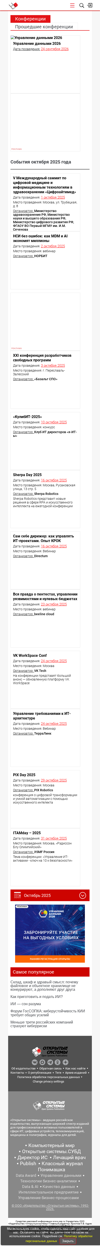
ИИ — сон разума (25, 1003)
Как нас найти (75, 1068)
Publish (28, 1163)
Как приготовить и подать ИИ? (36, 996)
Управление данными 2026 (37, 43)
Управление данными (60, 1175)
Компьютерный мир (51, 1145)
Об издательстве (23, 1068)
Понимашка (51, 1169)
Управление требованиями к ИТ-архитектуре (42, 715)
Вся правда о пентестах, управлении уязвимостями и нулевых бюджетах (45, 596)
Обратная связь (50, 1068)
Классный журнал (62, 1163)
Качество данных (59, 1186)
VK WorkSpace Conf (30, 655)
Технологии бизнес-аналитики (48, 1181)
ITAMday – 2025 (27, 833)
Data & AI (30, 1186)
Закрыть (68, 1241)
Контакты (17, 1072)
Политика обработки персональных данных (48, 1077)
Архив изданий (76, 1072)
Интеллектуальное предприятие (49, 1192)
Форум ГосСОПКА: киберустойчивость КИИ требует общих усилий (47, 1012)
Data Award (26, 1175)
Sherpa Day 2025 (27, 475)
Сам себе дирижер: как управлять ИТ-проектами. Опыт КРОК (43, 538)
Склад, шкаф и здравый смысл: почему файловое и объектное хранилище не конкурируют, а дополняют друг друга (44, 985)
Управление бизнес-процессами (48, 1197)
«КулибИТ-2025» (27, 417)
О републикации (39, 1072)
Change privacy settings (48, 1081)
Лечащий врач (69, 1157)
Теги (58, 1072)
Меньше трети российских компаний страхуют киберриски (41, 1023)
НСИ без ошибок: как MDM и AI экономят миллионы (40, 238)
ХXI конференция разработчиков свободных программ (42, 357)
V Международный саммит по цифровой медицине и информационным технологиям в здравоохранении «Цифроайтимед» (44, 185)
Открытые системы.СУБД (51, 1151)
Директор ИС (32, 1157)
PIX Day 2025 (24, 775)
